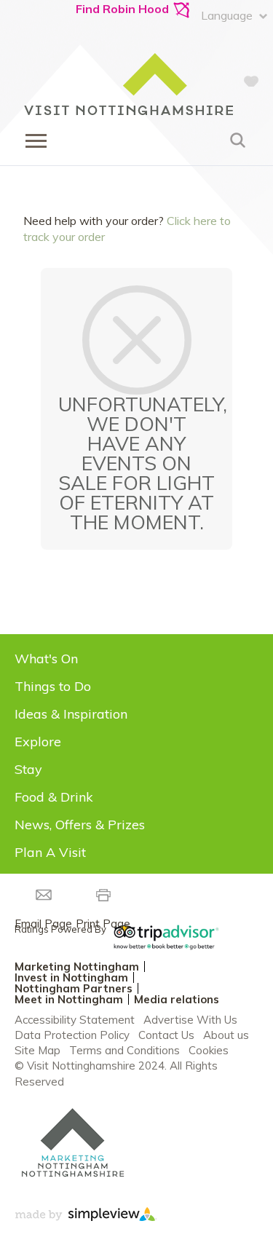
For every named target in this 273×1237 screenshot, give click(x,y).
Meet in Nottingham (69, 999)
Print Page (103, 923)
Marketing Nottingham (77, 966)
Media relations (176, 999)
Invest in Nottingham (71, 977)
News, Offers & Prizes (80, 824)
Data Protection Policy (72, 1035)
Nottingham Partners (73, 988)
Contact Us (166, 1035)
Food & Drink (54, 797)
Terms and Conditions (124, 1050)
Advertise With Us (190, 1020)
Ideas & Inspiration (71, 714)
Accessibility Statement (75, 1020)
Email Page (43, 923)
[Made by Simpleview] (86, 1216)
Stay (28, 769)
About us (226, 1035)
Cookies (209, 1050)
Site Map (37, 1050)
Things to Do (53, 686)
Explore (38, 741)
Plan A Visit (50, 852)
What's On (46, 658)
